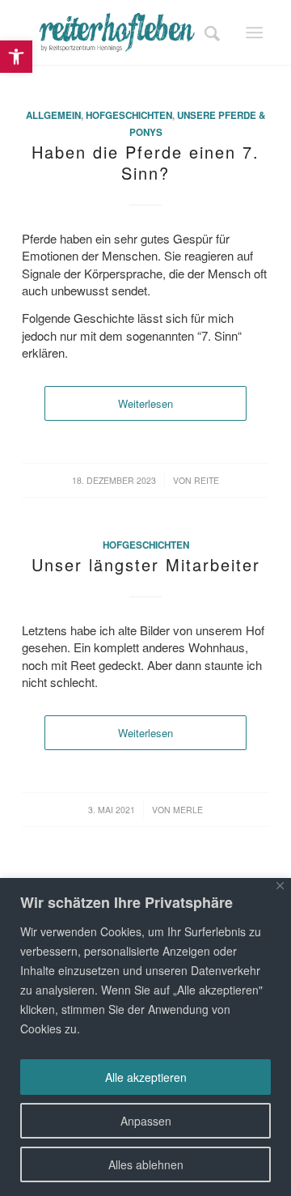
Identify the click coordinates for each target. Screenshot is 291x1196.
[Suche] (207, 32)
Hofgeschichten (129, 115)
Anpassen (145, 1121)
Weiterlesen (145, 403)
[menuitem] (207, 32)
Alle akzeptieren (146, 1077)
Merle (188, 810)
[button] (16, 56)
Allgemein (53, 115)
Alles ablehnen (145, 1164)
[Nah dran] (280, 885)
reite (206, 480)
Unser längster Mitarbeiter (146, 564)
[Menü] (254, 32)
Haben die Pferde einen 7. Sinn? (145, 162)
